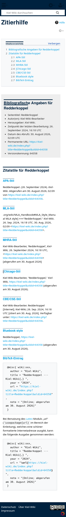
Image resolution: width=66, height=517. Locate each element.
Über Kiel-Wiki (26, 507)
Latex (29, 418)
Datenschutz (8, 507)
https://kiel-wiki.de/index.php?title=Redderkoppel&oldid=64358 (28, 145)
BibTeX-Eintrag (13, 358)
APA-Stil (8, 181)
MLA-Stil (9, 208)
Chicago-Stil (12, 271)
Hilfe (62, 22)
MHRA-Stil (10, 240)
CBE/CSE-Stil (12, 299)
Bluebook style (13, 330)
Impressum (8, 510)
